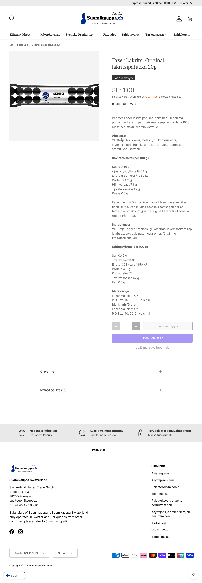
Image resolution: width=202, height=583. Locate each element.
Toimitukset (160, 494)
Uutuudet (109, 34)
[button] (190, 18)
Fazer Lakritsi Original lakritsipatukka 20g (39, 45)
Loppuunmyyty (168, 326)
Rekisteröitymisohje (165, 487)
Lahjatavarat (130, 34)
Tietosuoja (159, 523)
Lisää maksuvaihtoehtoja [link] (152, 347)
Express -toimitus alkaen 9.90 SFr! (153, 3)
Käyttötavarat (50, 34)
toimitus (153, 96)
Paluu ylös (99, 449)
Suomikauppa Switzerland (40, 565)
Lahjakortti (182, 34)
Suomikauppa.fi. (57, 521)
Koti (11, 45)
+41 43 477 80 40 (25, 505)
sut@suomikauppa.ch (24, 500)
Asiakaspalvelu (162, 473)
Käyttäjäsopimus (163, 480)
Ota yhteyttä (160, 530)
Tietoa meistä (161, 537)
